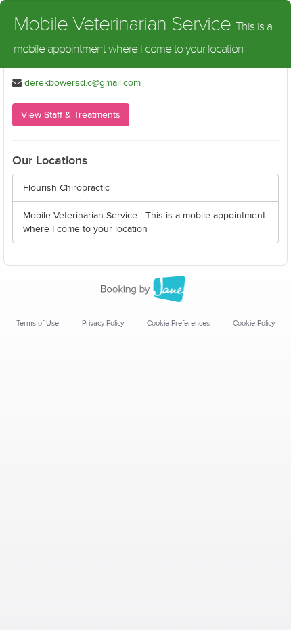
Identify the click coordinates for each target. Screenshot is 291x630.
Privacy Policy (103, 323)
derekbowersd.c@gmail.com (82, 83)
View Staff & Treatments (70, 115)
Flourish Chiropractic (66, 188)
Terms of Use (37, 323)
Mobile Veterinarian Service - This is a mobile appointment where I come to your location (144, 222)
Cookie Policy (254, 323)
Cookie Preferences (178, 323)
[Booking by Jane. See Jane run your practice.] (145, 289)
